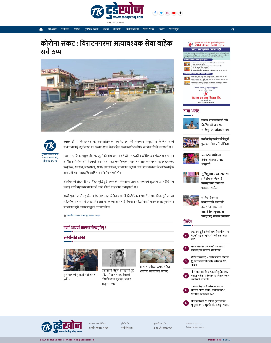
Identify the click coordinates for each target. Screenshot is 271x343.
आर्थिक (77, 29)
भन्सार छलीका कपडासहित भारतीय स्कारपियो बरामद (155, 269)
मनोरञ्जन (117, 29)
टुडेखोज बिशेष (91, 29)
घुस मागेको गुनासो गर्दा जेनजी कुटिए (80, 277)
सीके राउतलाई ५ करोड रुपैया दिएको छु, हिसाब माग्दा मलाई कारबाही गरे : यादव (210, 261)
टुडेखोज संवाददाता (50, 154)
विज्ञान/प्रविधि (132, 29)
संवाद (106, 29)
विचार (162, 29)
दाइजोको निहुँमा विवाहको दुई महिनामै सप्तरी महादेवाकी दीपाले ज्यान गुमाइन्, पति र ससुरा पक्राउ (118, 277)
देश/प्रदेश (52, 29)
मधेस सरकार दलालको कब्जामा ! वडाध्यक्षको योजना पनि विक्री (208, 248)
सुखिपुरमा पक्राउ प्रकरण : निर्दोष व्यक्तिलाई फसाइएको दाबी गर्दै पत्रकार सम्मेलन (215, 181)
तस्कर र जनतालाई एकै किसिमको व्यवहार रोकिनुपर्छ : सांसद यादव (215, 125)
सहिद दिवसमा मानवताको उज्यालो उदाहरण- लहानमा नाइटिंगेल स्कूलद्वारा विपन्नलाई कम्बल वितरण (215, 207)
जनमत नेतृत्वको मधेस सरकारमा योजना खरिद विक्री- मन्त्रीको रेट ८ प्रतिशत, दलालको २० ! (208, 290)
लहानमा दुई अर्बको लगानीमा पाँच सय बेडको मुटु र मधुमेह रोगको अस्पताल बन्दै (210, 236)
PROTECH (226, 340)
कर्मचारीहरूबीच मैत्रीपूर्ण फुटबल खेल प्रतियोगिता (215, 142)
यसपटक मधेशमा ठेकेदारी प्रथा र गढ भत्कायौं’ (212, 159)
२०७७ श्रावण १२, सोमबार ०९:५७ (50, 159)
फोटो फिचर (148, 29)
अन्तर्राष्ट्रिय (174, 29)
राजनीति (65, 29)
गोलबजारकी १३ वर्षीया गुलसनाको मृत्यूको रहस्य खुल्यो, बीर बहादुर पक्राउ (210, 303)
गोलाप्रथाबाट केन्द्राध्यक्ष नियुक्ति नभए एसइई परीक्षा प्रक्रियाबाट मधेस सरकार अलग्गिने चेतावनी (210, 276)
